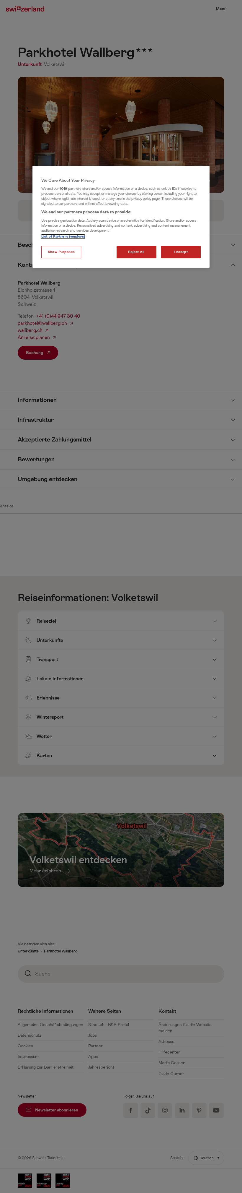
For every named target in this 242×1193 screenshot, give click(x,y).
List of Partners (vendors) (63, 236)
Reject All (136, 252)
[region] (121, 217)
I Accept (181, 252)
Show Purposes (61, 252)
